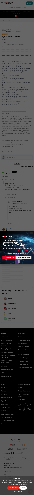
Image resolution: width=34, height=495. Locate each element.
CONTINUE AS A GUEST (23, 257)
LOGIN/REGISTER (9, 257)
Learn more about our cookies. (19, 484)
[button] (17, 491)
